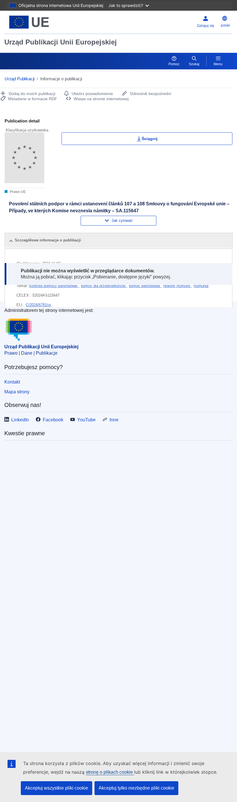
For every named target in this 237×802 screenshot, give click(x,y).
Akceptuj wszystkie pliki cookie (56, 788)
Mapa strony (16, 391)
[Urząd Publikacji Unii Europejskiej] (44, 22)
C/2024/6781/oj (38, 305)
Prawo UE (17, 192)
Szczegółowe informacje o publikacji (48, 240)
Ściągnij (150, 138)
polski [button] (225, 25)
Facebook (53, 419)
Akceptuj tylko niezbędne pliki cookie (136, 788)
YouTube (86, 419)
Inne (114, 419)
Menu (218, 64)
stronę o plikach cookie (110, 772)
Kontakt (12, 381)
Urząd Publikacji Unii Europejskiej (60, 42)
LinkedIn (20, 419)
